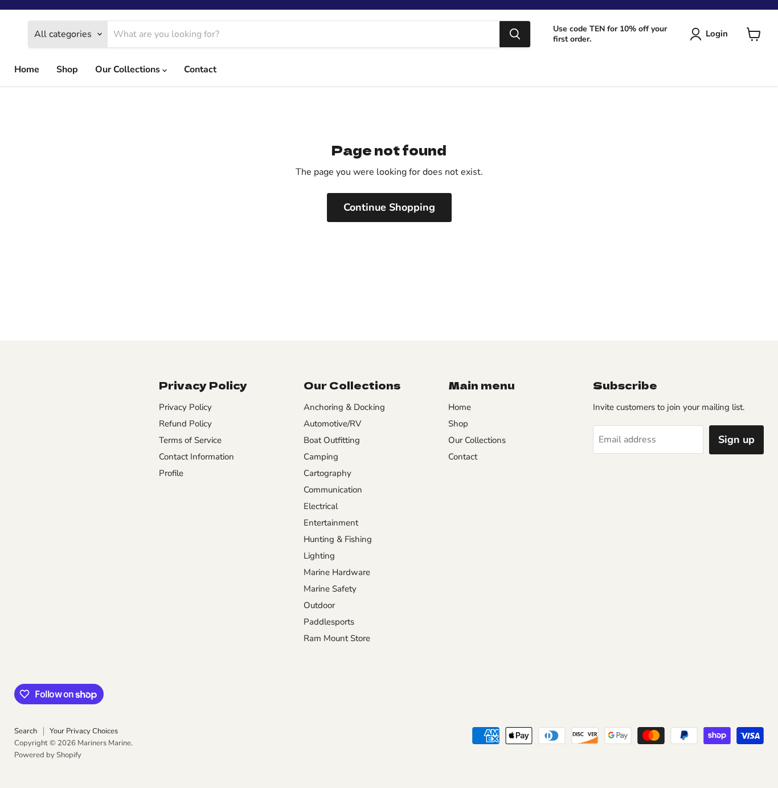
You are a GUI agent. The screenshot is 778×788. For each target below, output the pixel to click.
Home (26, 69)
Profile (171, 473)
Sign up (736, 439)
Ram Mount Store (337, 638)
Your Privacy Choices (84, 731)
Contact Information (196, 456)
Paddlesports (329, 621)
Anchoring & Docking (344, 407)
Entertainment (331, 522)
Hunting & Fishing (338, 539)
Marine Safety (330, 588)
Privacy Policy (185, 407)
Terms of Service (190, 440)
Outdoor (319, 605)
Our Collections (128, 69)
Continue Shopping (389, 207)
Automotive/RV (332, 423)
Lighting (319, 555)
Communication (333, 489)
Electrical (321, 506)
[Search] (514, 34)
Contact (200, 69)
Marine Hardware (337, 572)
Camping (321, 456)
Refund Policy (185, 423)
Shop (67, 69)
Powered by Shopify (47, 755)
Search (25, 731)
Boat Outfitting (332, 440)
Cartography (327, 473)
